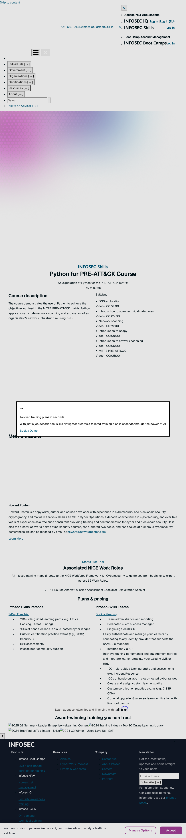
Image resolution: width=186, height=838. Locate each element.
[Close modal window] (21, 408)
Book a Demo (51, 431)
